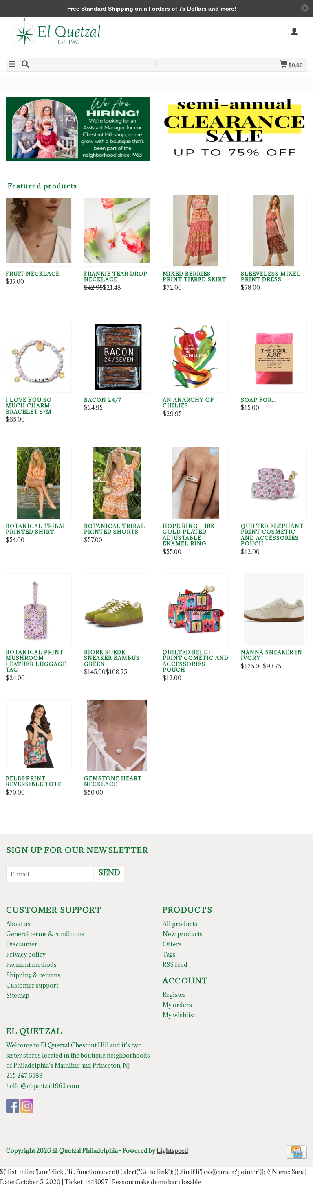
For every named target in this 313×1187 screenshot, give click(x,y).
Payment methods (31, 964)
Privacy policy (26, 954)
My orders (177, 1005)
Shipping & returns (33, 975)
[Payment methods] (297, 1151)
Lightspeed (172, 1150)
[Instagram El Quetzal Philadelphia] (26, 1106)
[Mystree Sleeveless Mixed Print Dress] (273, 230)
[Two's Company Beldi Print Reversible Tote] (38, 735)
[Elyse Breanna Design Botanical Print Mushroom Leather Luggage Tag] (38, 609)
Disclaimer (21, 944)
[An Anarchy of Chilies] (195, 356)
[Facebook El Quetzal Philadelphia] (12, 1106)
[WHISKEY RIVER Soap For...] (273, 356)
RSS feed (175, 964)
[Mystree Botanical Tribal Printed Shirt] (38, 483)
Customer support (32, 985)
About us (18, 924)
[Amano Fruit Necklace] (38, 230)
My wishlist (179, 1015)
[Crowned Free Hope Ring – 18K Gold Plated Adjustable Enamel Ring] (195, 483)
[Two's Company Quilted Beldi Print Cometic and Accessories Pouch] (195, 609)
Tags (169, 954)
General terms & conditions (45, 934)
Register (174, 995)
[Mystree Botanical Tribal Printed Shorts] (117, 483)
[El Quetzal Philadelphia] (81, 37)
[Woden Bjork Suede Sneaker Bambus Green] (117, 609)
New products (183, 934)
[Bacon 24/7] (117, 356)
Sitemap (17, 995)
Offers (172, 944)
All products (180, 924)
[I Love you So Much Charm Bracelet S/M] (38, 356)
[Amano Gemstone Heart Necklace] (117, 735)
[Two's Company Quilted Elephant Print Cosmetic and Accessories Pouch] (273, 483)
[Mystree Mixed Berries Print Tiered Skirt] (195, 230)
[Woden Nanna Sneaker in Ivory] (273, 609)
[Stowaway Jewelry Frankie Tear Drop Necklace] (117, 230)
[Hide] (305, 8)
